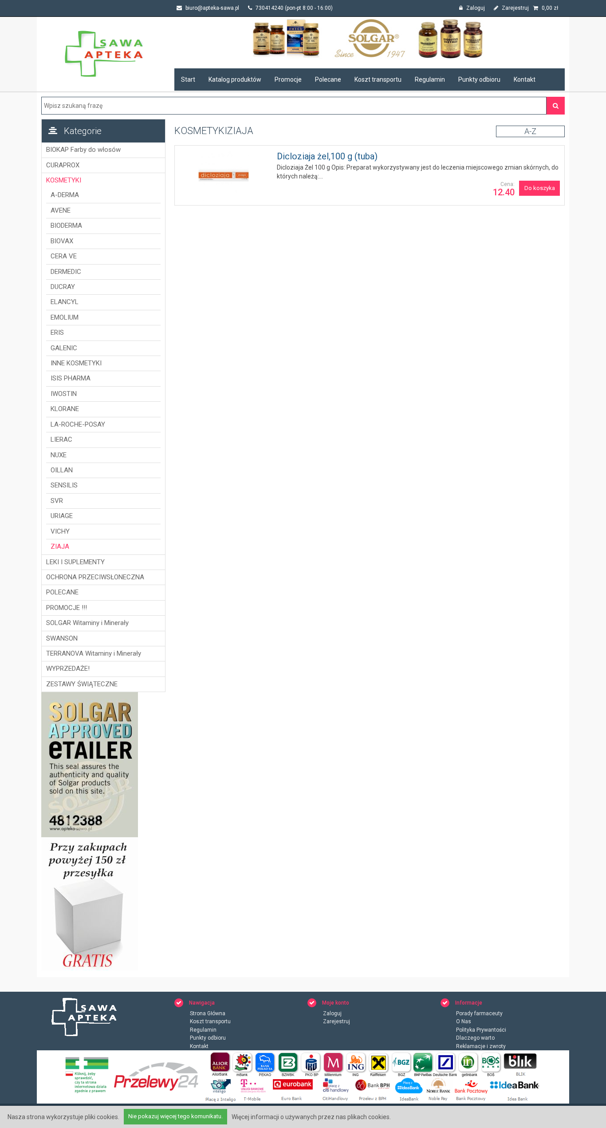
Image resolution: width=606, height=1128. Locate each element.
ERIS (57, 332)
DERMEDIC (66, 272)
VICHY (60, 531)
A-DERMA (65, 195)
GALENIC (64, 348)
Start (188, 79)
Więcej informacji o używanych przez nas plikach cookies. (311, 1116)
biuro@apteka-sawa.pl (211, 8)
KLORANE (65, 409)
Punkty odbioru (479, 79)
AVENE (61, 210)
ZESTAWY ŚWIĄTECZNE (82, 684)
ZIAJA (60, 546)
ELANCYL (65, 302)
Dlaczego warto (475, 1038)
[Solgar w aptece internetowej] (369, 38)
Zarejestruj (514, 8)
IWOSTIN (64, 394)
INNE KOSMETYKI (76, 363)
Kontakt (524, 79)
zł (550, 8)
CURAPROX (62, 165)
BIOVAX (62, 241)
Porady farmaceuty (479, 1013)
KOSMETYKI (63, 180)
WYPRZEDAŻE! (68, 669)
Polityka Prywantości (481, 1030)
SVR (57, 501)
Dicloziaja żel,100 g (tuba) (327, 156)
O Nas (463, 1021)
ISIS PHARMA (71, 378)
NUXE (59, 455)
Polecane (328, 79)
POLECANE (62, 592)
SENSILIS (64, 485)
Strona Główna (207, 1013)
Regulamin (430, 79)
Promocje (288, 79)
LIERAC (61, 439)
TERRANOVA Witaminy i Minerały (93, 653)
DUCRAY (63, 287)
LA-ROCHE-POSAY (78, 424)
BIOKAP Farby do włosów (83, 150)
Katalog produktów (235, 79)
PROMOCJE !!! (66, 608)
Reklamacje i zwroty (481, 1046)
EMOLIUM (65, 317)
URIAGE (62, 516)
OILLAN (62, 470)
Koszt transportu (377, 79)
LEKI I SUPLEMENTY (75, 562)
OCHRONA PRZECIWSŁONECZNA (95, 577)
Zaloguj (475, 8)
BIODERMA (66, 226)
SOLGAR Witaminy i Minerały (87, 623)
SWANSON (62, 638)
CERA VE (64, 256)
